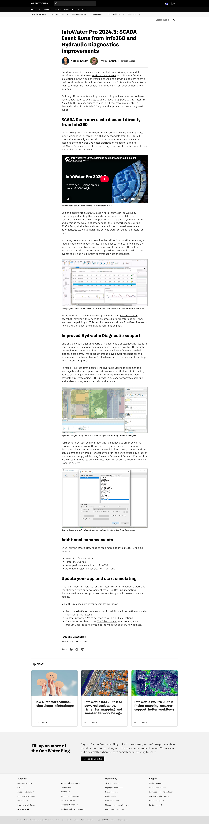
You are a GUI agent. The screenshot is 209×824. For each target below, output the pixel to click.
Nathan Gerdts (79, 61)
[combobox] (75, 3)
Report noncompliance (77, 820)
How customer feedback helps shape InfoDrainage (54, 704)
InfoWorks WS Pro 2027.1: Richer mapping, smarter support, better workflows (154, 706)
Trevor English (108, 61)
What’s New (84, 548)
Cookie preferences (62, 820)
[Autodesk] (39, 3)
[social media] (23, 809)
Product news (81, 641)
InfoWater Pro (67, 641)
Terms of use (91, 820)
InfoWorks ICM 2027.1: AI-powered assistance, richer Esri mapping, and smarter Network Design (103, 707)
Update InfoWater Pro (77, 618)
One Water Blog (38, 14)
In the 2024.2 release (104, 75)
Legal (98, 820)
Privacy (19, 820)
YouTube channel (107, 621)
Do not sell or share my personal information (39, 820)
